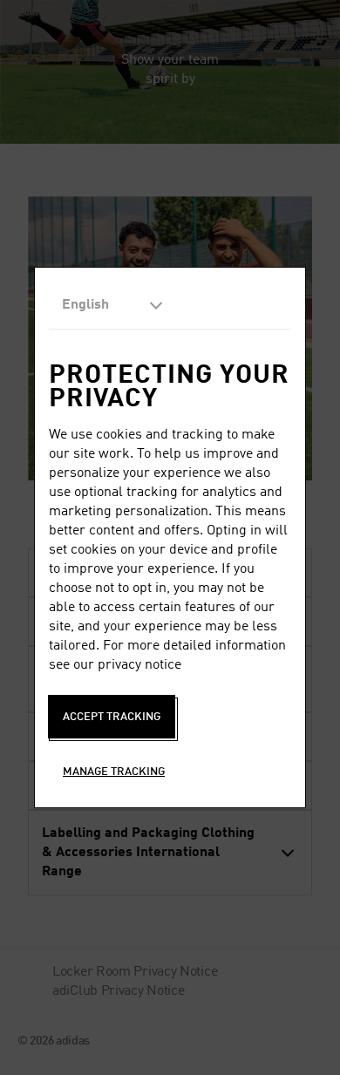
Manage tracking (114, 772)
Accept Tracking (111, 717)
